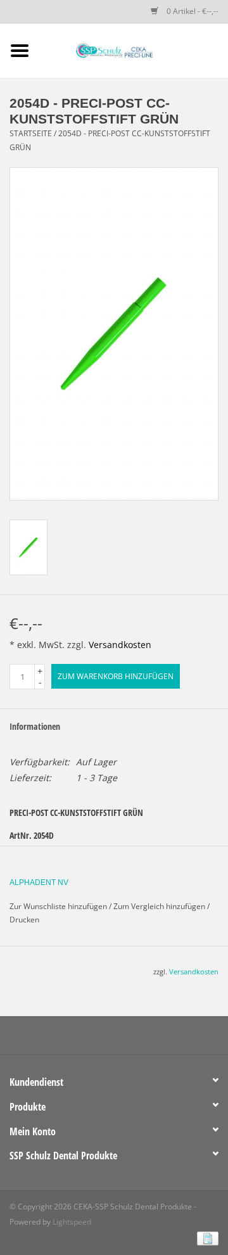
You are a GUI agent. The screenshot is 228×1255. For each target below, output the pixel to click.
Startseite (31, 133)
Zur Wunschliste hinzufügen (58, 906)
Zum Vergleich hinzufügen (160, 906)
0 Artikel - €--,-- (191, 11)
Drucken (24, 919)
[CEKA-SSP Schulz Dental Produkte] (133, 50)
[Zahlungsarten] (205, 1237)
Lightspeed (72, 1221)
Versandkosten (120, 645)
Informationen (35, 726)
